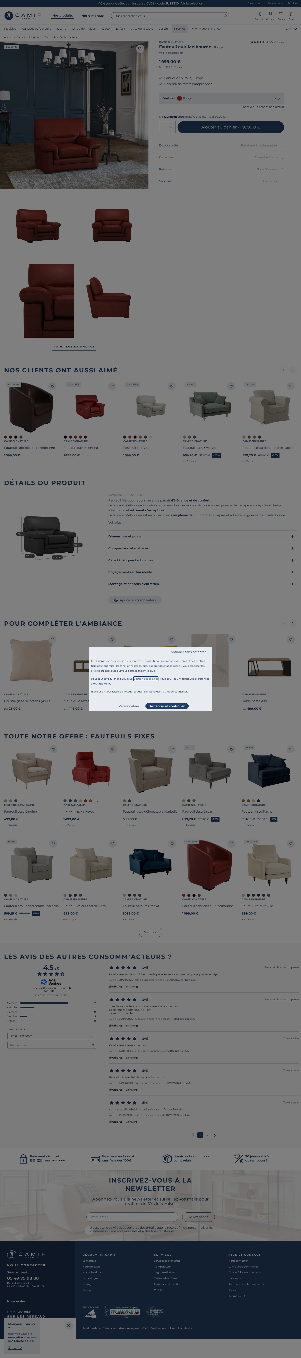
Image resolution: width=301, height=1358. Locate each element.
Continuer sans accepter (187, 652)
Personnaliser (129, 706)
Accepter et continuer (167, 706)
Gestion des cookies (146, 678)
